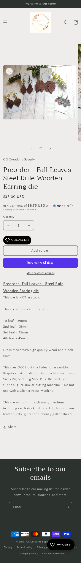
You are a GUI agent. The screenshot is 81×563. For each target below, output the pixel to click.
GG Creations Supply (38, 542)
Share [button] (12, 427)
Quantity (8, 216)
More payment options (40, 273)
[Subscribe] (67, 507)
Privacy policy (45, 547)
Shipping (8, 210)
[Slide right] (50, 148)
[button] (5, 22)
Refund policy (25, 547)
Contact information (53, 553)
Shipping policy (29, 553)
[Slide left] (31, 148)
